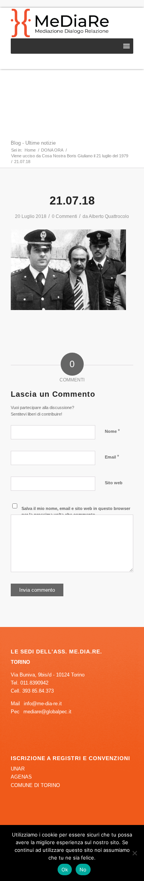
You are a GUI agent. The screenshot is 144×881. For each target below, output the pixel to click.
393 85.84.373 (38, 691)
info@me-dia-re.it (43, 703)
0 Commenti (64, 216)
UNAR (18, 769)
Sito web (113, 482)
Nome (112, 431)
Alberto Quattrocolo (109, 216)
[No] (134, 853)
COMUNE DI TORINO (35, 785)
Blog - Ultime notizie (33, 143)
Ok (64, 869)
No (83, 869)
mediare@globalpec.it (47, 711)
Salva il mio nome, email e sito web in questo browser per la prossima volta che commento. (76, 511)
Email (112, 457)
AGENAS (21, 777)
